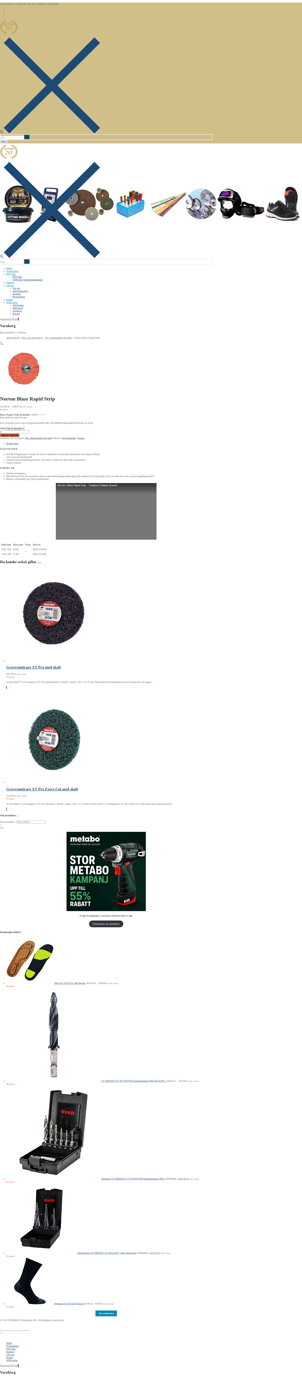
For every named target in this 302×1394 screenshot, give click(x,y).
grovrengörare (69, 438)
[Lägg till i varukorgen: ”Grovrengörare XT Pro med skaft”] (6, 687)
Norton (80, 438)
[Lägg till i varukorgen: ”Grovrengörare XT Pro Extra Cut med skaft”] (6, 809)
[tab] (109, 443)
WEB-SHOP (12, 338)
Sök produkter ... (8, 822)
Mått (2, 428)
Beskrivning (12, 443)
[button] (1, 343)
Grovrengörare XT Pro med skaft (33, 667)
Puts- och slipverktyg (32, 338)
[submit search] (27, 137)
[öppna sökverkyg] (50, 132)
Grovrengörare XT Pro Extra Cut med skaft (42, 789)
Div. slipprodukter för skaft (58, 338)
